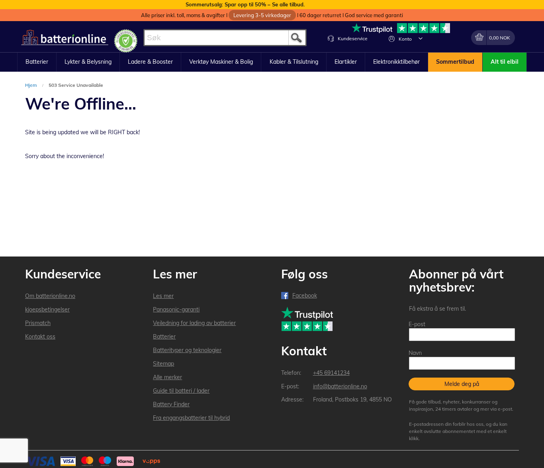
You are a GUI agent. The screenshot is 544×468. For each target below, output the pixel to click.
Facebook (304, 295)
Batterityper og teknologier (187, 350)
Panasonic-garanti (176, 309)
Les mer (163, 296)
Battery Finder (171, 404)
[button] (421, 38)
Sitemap (163, 363)
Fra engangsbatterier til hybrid (191, 417)
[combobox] (225, 37)
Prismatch (38, 323)
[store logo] (64, 37)
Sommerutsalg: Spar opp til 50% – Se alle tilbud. (245, 4)
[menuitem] (37, 62)
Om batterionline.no (50, 296)
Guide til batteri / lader (181, 390)
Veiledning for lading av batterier (194, 323)
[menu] (272, 62)
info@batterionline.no (340, 386)
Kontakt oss (40, 336)
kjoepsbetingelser (47, 309)
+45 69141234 (331, 372)
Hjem (31, 85)
